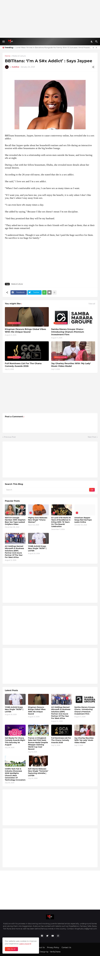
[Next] (96, 47)
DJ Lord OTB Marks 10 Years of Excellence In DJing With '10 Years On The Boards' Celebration (61, 522)
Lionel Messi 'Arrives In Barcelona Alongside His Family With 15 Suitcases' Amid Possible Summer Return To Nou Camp (53, 47)
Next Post (92, 437)
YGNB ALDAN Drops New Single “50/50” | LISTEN (37, 548)
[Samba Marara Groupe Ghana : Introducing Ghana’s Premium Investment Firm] (84, 699)
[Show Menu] (3, 41)
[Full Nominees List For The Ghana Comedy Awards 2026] (61, 730)
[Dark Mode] (92, 41)
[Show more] (54, 292)
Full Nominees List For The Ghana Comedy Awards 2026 (23, 364)
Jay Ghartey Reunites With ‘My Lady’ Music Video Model (71, 364)
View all (92, 304)
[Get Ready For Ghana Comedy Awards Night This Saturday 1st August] (15, 730)
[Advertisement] (50, 19)
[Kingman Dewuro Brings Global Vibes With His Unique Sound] (38, 699)
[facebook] (42, 936)
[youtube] (53, 936)
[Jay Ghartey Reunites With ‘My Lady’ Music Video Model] (84, 730)
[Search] (97, 41)
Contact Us (66, 947)
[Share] (93, 67)
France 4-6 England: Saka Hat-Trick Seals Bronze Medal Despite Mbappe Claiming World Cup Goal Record (38, 743)
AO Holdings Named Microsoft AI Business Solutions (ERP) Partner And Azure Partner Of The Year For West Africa (14, 551)
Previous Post (10, 437)
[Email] (49, 292)
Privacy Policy (53, 947)
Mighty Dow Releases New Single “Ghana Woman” (37, 520)
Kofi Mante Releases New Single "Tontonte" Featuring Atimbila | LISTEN (38, 772)
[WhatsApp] (44, 292)
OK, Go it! (11, 949)
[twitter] (47, 936)
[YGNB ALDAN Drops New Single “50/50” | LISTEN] (15, 699)
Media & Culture (19, 56)
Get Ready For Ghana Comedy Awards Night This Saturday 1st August (15, 741)
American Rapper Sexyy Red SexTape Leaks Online (83, 520)
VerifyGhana (55, 952)
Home (7, 56)
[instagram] (58, 936)
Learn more (24, 944)
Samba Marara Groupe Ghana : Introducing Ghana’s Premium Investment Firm (67, 332)
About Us (41, 947)
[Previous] (93, 47)
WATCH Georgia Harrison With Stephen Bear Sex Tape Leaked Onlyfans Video (15, 521)
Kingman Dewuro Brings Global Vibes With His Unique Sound (25, 330)
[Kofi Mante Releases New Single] (38, 761)
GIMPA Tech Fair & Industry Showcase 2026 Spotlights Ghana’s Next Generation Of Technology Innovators (15, 774)
